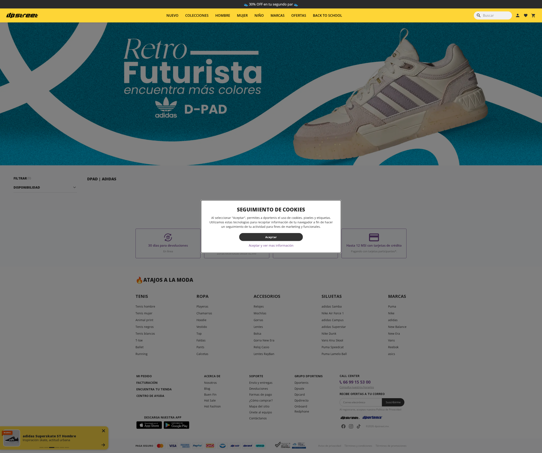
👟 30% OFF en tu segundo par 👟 (271, 4)
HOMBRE (222, 15)
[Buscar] (478, 15)
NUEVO (172, 15)
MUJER (242, 15)
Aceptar (271, 237)
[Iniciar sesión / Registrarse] (517, 15)
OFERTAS (298, 15)
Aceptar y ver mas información (271, 245)
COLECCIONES (197, 15)
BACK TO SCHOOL (327, 15)
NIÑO (259, 15)
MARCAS (278, 15)
